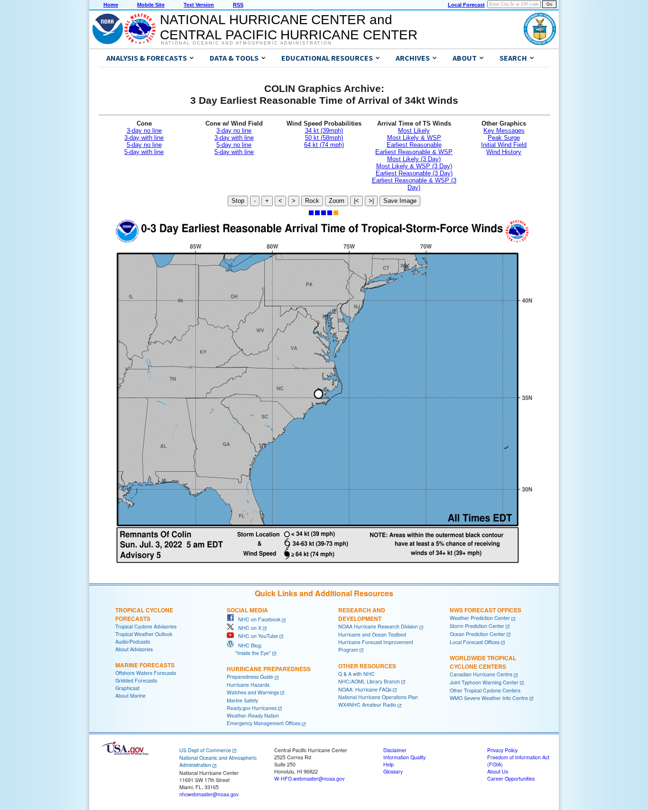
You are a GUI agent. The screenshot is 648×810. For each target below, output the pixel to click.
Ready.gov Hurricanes (252, 707)
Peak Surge (504, 137)
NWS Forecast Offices (485, 610)
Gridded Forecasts (136, 680)
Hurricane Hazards (248, 684)
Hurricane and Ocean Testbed (372, 634)
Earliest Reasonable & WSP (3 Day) (414, 184)
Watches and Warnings (253, 692)
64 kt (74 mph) (324, 144)
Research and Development (361, 614)
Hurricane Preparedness (269, 668)
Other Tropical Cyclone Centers (485, 690)
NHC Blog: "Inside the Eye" (249, 649)
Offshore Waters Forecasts (145, 672)
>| (371, 200)
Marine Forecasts (145, 665)
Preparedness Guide (250, 676)
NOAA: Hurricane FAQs (364, 689)
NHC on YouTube (256, 635)
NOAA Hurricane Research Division (378, 626)
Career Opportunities (511, 778)
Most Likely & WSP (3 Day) (414, 166)
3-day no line (144, 130)
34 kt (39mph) (324, 130)
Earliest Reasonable (414, 144)
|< (356, 200)
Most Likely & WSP (414, 137)
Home (110, 5)
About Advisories (134, 649)
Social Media (247, 610)
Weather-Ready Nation (253, 715)
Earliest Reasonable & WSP (414, 151)
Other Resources (367, 666)
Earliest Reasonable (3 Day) (414, 173)
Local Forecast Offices (475, 642)
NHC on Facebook (257, 619)
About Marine (130, 695)
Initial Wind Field (504, 144)
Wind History (503, 151)
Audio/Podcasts (132, 641)
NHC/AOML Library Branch (369, 681)
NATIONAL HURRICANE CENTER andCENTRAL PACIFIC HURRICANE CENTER (288, 27)
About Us (497, 771)
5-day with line (144, 151)
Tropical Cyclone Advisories (145, 626)
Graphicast (127, 688)
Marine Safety (242, 700)
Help (388, 764)
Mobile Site (151, 5)
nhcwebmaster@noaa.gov (209, 794)
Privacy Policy (502, 750)
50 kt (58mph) (324, 137)
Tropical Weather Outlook (143, 633)
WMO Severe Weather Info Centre (489, 697)
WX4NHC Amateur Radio (367, 704)
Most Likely (414, 130)
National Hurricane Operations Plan (378, 697)
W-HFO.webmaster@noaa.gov (309, 778)
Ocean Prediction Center (477, 633)
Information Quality (404, 757)
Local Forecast (466, 5)
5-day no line (144, 144)
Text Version (199, 5)
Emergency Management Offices (263, 723)
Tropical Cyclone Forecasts (144, 614)
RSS (238, 5)
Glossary (393, 771)
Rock (312, 200)
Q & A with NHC (356, 673)
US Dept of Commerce (205, 750)
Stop (237, 200)
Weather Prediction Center (480, 617)
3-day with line (144, 137)
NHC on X (247, 627)
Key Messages (504, 130)
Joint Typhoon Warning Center (484, 682)
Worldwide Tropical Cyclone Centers (483, 662)
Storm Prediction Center (477, 625)
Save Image (400, 200)
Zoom (336, 200)
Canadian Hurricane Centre (481, 674)
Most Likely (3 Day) (414, 159)
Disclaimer (395, 750)
